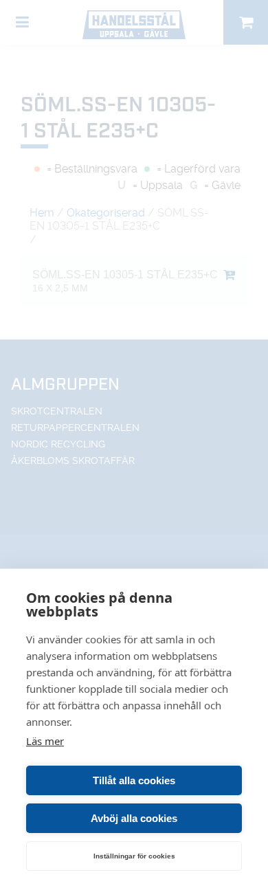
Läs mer (45, 741)
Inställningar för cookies (134, 856)
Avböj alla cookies (134, 818)
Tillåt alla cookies (134, 780)
